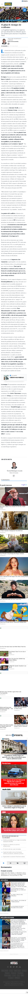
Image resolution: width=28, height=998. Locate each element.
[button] (25, 58)
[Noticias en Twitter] (13, 967)
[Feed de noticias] (16, 967)
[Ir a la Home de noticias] (14, 963)
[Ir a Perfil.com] (25, 1)
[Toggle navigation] (2, 4)
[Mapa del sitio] (20, 967)
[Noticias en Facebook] (10, 967)
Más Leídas (4, 880)
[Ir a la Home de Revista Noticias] (8, 4)
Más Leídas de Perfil (7, 917)
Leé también (14, 375)
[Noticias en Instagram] (8, 967)
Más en (8, 735)
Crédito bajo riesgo (17, 377)
